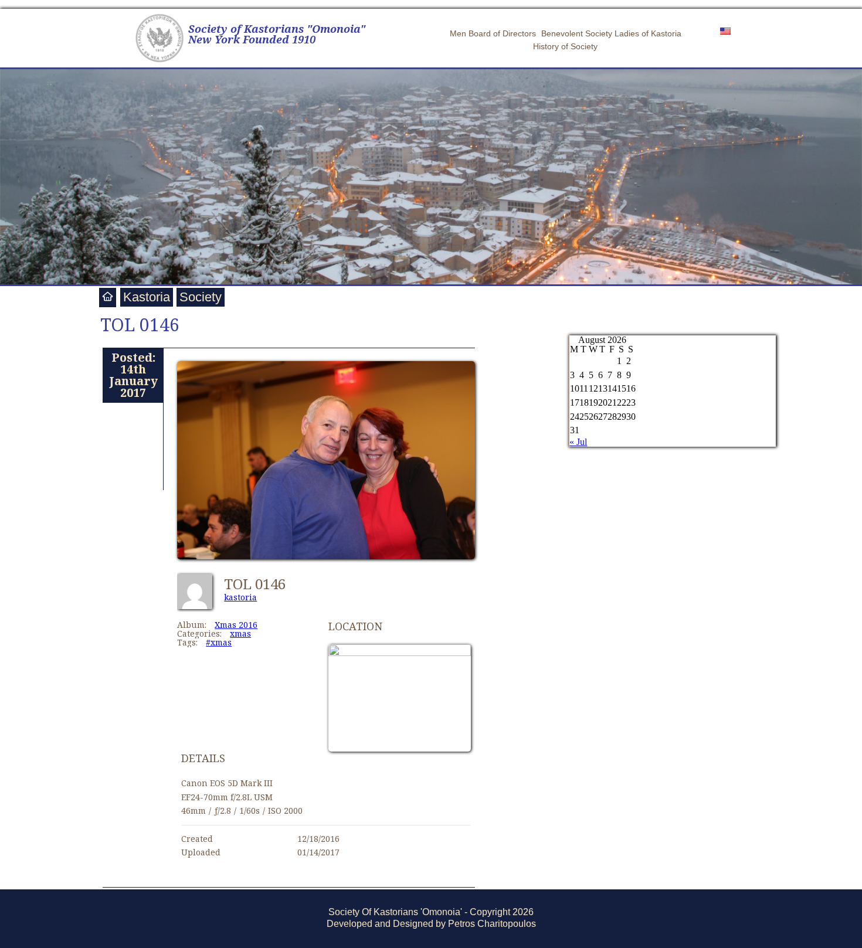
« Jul (578, 442)
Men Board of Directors (493, 33)
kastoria (240, 597)
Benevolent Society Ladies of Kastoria (611, 33)
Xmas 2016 (236, 624)
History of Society (565, 46)
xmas (240, 633)
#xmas (219, 642)
